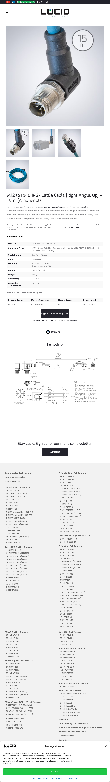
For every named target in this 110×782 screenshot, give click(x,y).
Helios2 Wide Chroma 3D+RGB (73, 693)
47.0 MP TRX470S (13, 550)
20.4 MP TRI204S (67, 552)
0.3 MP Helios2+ (66, 700)
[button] (105, 746)
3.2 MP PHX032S (12, 527)
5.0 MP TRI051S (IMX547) (70, 601)
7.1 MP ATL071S (12, 650)
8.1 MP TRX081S (12, 581)
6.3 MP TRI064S (66, 583)
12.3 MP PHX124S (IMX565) (17, 493)
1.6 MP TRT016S (66, 528)
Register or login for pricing (55, 313)
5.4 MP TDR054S (67, 586)
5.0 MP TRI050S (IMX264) (70, 605)
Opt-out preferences (40, 778)
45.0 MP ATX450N (67, 657)
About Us (63, 740)
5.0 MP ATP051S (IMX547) (16, 691)
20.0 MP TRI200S (67, 555)
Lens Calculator (66, 736)
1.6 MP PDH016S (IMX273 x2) (17, 536)
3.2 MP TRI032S (66, 608)
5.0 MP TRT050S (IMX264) (71, 513)
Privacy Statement (59, 778)
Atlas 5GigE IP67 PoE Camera (19, 661)
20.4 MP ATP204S (13, 667)
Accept (55, 771)
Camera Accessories (15, 477)
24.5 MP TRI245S (67, 549)
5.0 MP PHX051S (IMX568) (16, 518)
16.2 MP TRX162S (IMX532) (17, 565)
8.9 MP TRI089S (66, 574)
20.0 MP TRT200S (67, 482)
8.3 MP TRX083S (13, 578)
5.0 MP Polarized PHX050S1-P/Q (19, 512)
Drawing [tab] (56, 332)
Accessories (18, 207)
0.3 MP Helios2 (66, 703)
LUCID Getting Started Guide (73, 723)
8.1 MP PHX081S (12, 506)
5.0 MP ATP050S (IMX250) (17, 694)
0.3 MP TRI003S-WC (14, 728)
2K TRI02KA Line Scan (69, 626)
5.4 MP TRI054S (66, 589)
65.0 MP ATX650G (67, 651)
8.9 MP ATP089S (13, 682)
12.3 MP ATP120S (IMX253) (16, 679)
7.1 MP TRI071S (66, 580)
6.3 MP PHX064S (13, 509)
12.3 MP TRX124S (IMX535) (17, 571)
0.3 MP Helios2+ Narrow (70, 712)
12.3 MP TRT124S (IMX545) (70, 491)
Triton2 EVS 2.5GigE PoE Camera (74, 536)
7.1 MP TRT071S (66, 504)
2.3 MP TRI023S (66, 614)
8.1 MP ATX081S (66, 676)
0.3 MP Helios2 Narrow (69, 715)
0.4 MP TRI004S (66, 623)
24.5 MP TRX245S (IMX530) (17, 553)
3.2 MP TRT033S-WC (14, 722)
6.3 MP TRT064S (66, 507)
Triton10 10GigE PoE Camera (18, 547)
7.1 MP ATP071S (12, 688)
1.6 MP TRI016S (66, 617)
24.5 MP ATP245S (13, 664)
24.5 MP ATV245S (67, 635)
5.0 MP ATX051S (66, 679)
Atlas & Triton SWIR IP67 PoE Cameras (23, 702)
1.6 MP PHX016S (12, 539)
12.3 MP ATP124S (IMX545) (17, 676)
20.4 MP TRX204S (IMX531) (17, 559)
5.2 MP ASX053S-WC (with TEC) (19, 705)
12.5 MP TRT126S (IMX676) (70, 488)
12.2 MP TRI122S (66, 571)
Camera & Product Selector (18, 473)
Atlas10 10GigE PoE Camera (72, 648)
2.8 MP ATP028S (12, 698)
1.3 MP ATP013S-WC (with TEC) (19, 711)
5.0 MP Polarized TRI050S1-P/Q (73, 592)
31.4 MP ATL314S (12, 635)
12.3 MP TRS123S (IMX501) (70, 564)
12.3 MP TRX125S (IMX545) (17, 574)
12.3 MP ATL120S (12, 644)
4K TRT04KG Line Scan (69, 531)
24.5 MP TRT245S (67, 476)
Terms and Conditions (79, 227)
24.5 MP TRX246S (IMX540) (17, 556)
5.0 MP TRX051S (12, 587)
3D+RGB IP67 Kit (66, 697)
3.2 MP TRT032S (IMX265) (70, 516)
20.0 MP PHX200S (13, 490)
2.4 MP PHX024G (13, 530)
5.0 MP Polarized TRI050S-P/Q (72, 595)
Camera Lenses (12, 482)
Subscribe (55, 451)
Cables (28, 207)
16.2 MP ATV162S (66, 641)
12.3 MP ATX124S (66, 673)
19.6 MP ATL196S (13, 638)
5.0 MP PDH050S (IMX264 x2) (18, 521)
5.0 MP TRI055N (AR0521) (70, 598)
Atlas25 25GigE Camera (70, 632)
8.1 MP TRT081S (66, 501)
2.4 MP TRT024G (67, 522)
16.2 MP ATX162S (66, 670)
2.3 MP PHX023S (12, 533)
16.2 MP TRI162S (66, 558)
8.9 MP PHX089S (13, 502)
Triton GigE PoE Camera (70, 546)
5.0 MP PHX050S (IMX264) (17, 524)
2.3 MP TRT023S (66, 525)
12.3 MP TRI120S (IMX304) (70, 567)
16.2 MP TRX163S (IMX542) (17, 568)
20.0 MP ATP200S (13, 670)
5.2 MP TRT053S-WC (15, 719)
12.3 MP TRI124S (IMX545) (70, 561)
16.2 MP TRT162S (66, 485)
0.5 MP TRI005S (66, 620)
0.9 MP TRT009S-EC (68, 539)
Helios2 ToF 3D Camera (70, 690)
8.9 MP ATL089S (13, 647)
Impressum (73, 778)
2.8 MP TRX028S (13, 590)
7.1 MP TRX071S (12, 584)
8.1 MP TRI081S (66, 577)
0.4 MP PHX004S (13, 543)
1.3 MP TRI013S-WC (14, 725)
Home (9, 207)
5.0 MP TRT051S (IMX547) (70, 510)
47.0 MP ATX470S (67, 654)
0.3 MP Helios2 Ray (68, 706)
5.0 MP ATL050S (13, 653)
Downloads (64, 719)
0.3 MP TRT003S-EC (68, 542)
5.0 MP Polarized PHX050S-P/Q (19, 515)
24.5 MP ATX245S (67, 664)
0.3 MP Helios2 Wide (68, 709)
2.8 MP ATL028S (12, 656)
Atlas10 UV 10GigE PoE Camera (73, 683)
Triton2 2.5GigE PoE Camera (72, 473)
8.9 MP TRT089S (67, 498)
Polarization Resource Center (73, 731)
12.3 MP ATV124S (66, 644)
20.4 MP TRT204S (67, 479)
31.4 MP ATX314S (66, 661)
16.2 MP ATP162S (12, 673)
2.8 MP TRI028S (66, 611)
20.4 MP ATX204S (67, 667)
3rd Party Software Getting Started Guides (79, 727)
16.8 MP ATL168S (13, 641)
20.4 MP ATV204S (67, 638)
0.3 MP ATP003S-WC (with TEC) (19, 714)
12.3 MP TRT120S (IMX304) (70, 494)
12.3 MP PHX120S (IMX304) (16, 496)
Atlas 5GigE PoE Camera (16, 632)
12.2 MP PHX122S (12, 499)
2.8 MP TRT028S (66, 519)
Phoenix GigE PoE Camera (17, 487)
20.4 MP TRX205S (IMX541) (17, 562)
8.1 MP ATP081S (12, 685)
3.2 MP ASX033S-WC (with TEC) (19, 708)
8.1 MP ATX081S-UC (68, 686)
